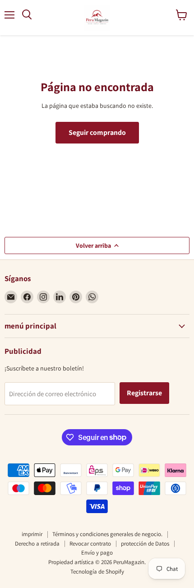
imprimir (32, 534)
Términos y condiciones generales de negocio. (107, 534)
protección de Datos (145, 543)
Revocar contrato (90, 543)
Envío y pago (97, 552)
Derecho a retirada (37, 543)
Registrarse (144, 393)
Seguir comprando (97, 132)
